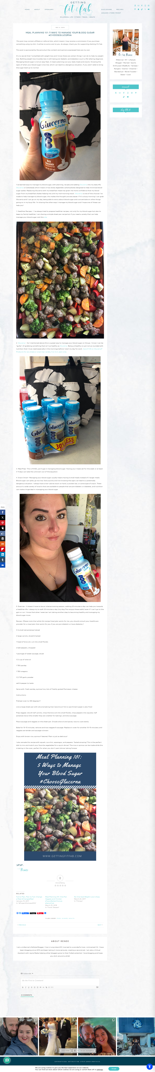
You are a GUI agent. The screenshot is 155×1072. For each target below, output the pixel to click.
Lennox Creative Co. (93, 1061)
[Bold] (22, 987)
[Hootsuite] (2, 528)
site (45, 217)
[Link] (46, 987)
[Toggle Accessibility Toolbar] (149, 1066)
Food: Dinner (62, 918)
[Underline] (28, 987)
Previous (22, 925)
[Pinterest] (2, 522)
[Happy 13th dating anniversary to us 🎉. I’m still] (19, 1036)
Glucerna (83, 185)
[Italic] (25, 987)
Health (72, 918)
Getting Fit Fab (77, 9)
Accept (114, 1069)
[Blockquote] (40, 987)
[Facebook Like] (2, 533)
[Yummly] (2, 544)
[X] (2, 517)
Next (99, 925)
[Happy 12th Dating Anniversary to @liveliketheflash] (97, 1036)
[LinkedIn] (2, 554)
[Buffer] (2, 538)
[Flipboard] (2, 549)
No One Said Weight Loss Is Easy (87, 897)
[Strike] (31, 987)
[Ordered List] (34, 987)
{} (49, 987)
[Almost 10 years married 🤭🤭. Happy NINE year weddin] (58, 1036)
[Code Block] (43, 987)
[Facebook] (2, 512)
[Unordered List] (37, 987)
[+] (52, 987)
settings (100, 1070)
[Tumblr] (2, 559)
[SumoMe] (2, 565)
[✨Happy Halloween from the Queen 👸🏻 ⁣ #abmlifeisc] (136, 1036)
